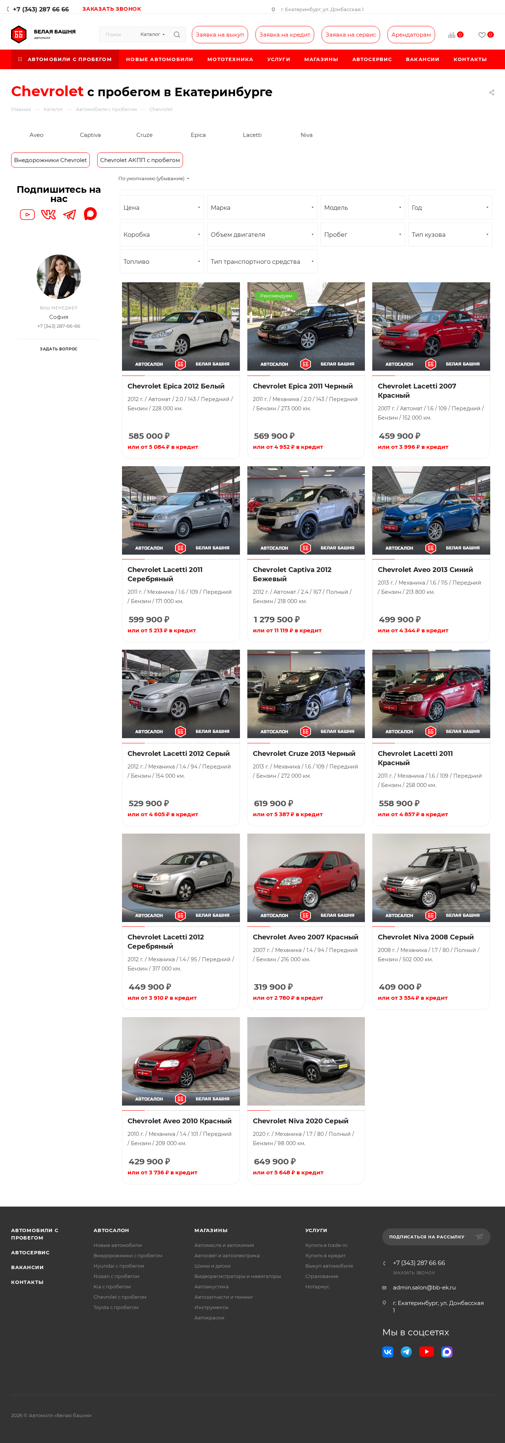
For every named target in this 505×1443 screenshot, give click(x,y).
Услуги (316, 1230)
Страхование (321, 1276)
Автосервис (30, 1252)
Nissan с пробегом (116, 1276)
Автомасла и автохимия (224, 1245)
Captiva (90, 134)
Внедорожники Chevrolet (50, 160)
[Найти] (177, 34)
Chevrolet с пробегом (120, 1297)
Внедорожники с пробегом (128, 1255)
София (58, 316)
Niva (307, 134)
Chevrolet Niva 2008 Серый (426, 937)
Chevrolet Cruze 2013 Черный (304, 754)
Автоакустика (211, 1286)
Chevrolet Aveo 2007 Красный (306, 937)
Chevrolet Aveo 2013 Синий (425, 570)
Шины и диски (212, 1266)
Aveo (36, 134)
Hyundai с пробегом (119, 1266)
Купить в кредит (325, 1255)
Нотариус (317, 1286)
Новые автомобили (118, 1245)
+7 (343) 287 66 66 (41, 9)
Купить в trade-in (326, 1245)
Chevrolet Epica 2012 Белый (176, 386)
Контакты (27, 1282)
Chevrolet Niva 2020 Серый (301, 1121)
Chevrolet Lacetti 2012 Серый (179, 754)
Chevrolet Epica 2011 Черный (303, 386)
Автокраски (209, 1318)
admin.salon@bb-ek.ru (424, 1287)
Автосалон (111, 1230)
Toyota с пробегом (116, 1307)
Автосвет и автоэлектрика (227, 1255)
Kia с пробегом (112, 1286)
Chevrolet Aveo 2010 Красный (180, 1121)
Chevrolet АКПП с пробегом (140, 160)
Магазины (210, 1230)
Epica (198, 134)
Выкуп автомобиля (329, 1266)
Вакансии (27, 1267)
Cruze (144, 134)
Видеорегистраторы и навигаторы (237, 1276)
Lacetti (252, 134)
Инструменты (211, 1307)
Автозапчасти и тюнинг (223, 1297)
